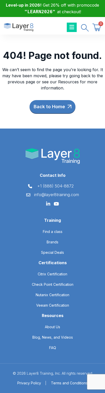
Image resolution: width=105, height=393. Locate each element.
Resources (68, 81)
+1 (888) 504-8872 (55, 185)
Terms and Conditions (69, 383)
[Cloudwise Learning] (18, 26)
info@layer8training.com (56, 194)
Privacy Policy (29, 383)
